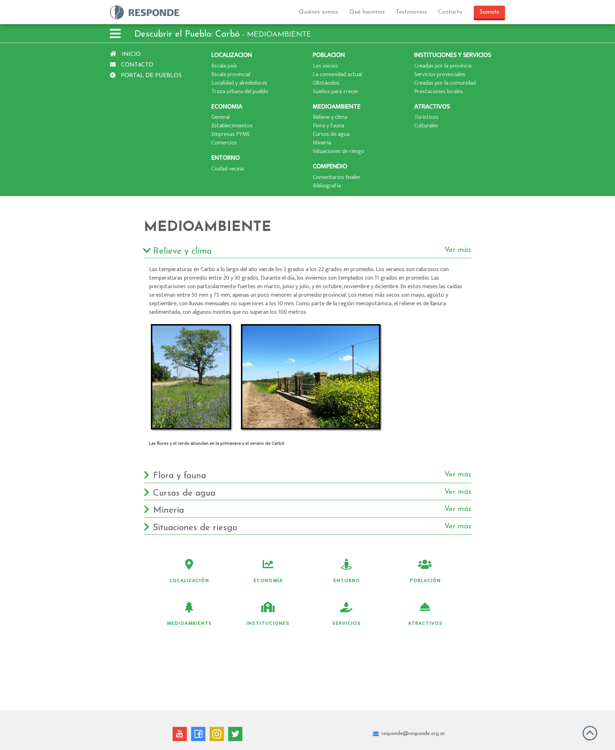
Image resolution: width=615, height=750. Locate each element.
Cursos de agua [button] (312, 493)
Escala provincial (230, 74)
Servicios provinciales (439, 74)
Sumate (489, 12)
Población (425, 580)
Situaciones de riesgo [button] (312, 527)
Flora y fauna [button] (312, 475)
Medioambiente (189, 623)
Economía (268, 580)
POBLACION (329, 54)
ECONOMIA (226, 106)
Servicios (346, 623)
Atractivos (425, 623)
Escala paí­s (224, 66)
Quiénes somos (318, 12)
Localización (189, 580)
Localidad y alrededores (239, 83)
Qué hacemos (367, 12)
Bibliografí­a (327, 186)
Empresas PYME (230, 134)
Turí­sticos (426, 117)
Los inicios (325, 66)
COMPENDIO (330, 166)
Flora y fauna (328, 126)
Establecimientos (232, 126)
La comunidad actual (337, 74)
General (220, 117)
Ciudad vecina (227, 169)
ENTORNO (225, 157)
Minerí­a (322, 143)
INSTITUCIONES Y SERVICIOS (452, 54)
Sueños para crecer (335, 91)
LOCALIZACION (231, 54)
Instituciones (268, 623)
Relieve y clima (330, 117)
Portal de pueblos (150, 76)
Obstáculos (326, 83)
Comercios (224, 143)
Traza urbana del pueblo (239, 91)
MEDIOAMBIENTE (337, 106)
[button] (115, 35)
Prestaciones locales (438, 91)
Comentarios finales (337, 177)
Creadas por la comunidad (445, 83)
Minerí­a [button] (312, 510)
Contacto (450, 12)
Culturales (426, 126)
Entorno (346, 580)
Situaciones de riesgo (338, 151)
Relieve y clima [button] (312, 251)
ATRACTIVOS (432, 106)
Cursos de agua (331, 134)
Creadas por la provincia (443, 66)
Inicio (130, 54)
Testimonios (411, 12)
